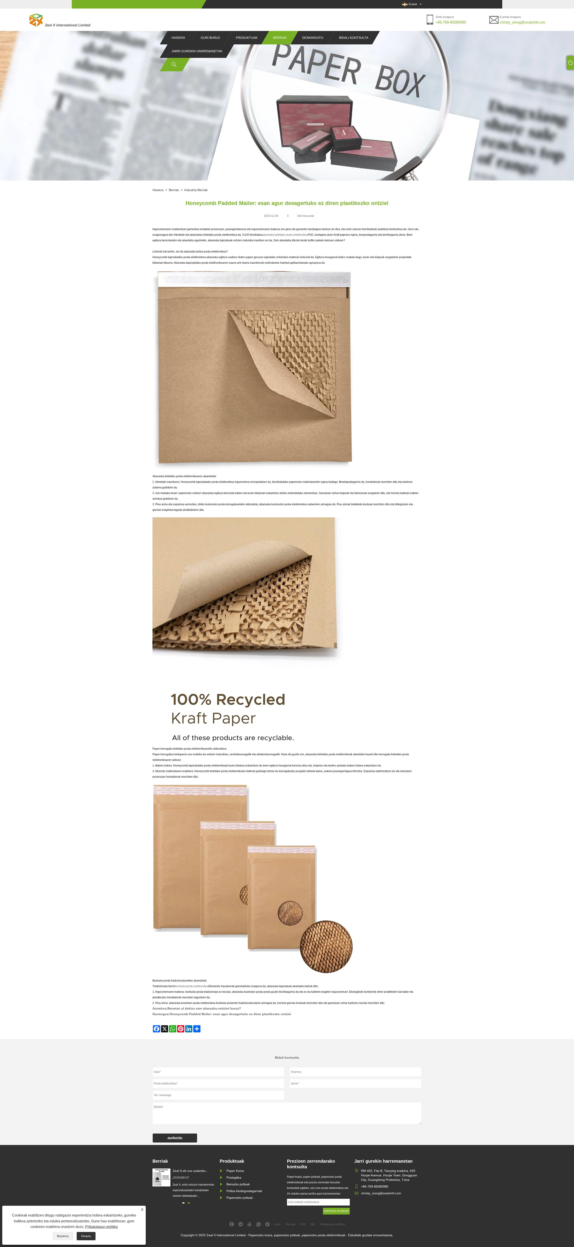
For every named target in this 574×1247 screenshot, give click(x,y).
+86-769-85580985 (451, 22)
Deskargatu (312, 37)
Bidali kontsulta (353, 37)
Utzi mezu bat (305, 216)
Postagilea (233, 1177)
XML (312, 1224)
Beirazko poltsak (238, 1184)
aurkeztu (174, 1138)
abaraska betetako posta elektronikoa (285, 234)
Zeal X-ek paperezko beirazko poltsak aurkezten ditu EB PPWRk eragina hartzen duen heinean (194, 1171)
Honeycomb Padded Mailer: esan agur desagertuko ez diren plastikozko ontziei (230, 1014)
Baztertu (63, 1236)
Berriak (280, 37)
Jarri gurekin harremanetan (197, 51)
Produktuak (246, 37)
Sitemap (290, 1224)
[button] (183, 1203)
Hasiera (178, 37)
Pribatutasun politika (101, 1227)
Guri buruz (210, 37)
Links (277, 1224)
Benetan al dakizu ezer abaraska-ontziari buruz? (204, 1008)
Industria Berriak (196, 190)
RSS (302, 1224)
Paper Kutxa (235, 1171)
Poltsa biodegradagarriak (244, 1191)
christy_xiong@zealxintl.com (522, 22)
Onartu (86, 1236)
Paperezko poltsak (239, 1197)
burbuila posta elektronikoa (192, 986)
